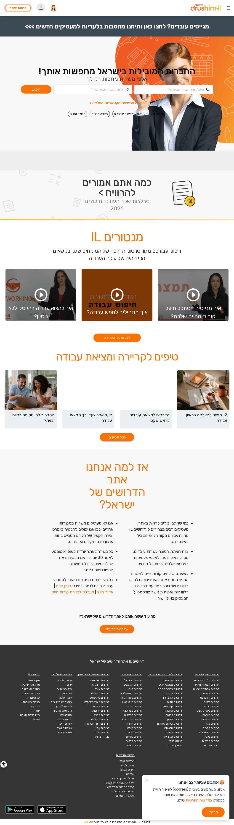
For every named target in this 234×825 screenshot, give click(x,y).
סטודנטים (66, 715)
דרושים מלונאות (172, 680)
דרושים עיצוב (174, 693)
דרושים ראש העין (132, 702)
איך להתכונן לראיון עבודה (120, 782)
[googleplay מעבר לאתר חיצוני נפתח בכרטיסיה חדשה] (20, 809)
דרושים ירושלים (100, 693)
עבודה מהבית (99, 114)
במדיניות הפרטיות (199, 800)
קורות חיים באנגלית (123, 791)
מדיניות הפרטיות (30, 684)
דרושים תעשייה (173, 736)
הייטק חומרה (211, 745)
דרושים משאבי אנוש (170, 684)
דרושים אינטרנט (209, 697)
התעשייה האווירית (61, 702)
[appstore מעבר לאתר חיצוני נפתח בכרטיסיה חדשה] (52, 809)
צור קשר (35, 706)
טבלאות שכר (64, 728)
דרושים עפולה (134, 745)
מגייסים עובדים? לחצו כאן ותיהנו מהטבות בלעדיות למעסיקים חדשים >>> (117, 26)
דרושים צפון (102, 728)
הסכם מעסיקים (31, 689)
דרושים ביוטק (211, 736)
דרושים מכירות (210, 741)
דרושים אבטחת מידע (207, 684)
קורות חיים (65, 723)
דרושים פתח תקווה (131, 697)
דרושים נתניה (134, 706)
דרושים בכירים (210, 706)
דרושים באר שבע (99, 680)
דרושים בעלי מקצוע (208, 710)
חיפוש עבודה (127, 769)
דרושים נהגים (64, 719)
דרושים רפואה (173, 715)
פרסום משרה (18, 8)
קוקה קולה (65, 697)
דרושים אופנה (211, 693)
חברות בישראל (31, 702)
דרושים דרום (102, 732)
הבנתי (213, 812)
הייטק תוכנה (175, 745)
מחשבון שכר (64, 732)
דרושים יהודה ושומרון (97, 723)
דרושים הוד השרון (132, 719)
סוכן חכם (63, 585)
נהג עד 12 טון (64, 706)
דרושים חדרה (134, 723)
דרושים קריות (134, 732)
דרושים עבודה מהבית (170, 689)
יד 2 (69, 684)
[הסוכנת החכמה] (53, 8)
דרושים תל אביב (133, 684)
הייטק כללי (175, 741)
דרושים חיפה (134, 728)
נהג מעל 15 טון (63, 710)
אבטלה (130, 774)
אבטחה (67, 693)
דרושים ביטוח (211, 702)
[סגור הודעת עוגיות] (147, 781)
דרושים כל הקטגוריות (206, 680)
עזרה (37, 710)
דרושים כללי (212, 723)
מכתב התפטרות (125, 795)
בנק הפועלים (64, 689)
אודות (36, 719)
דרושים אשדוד (101, 706)
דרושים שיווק (174, 719)
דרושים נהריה (134, 736)
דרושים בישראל (133, 680)
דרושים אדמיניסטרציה (206, 689)
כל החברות (33, 697)
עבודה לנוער (127, 765)
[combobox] (173, 89)
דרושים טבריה (134, 741)
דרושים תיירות (174, 732)
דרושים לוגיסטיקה (208, 732)
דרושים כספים (211, 728)
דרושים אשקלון (100, 684)
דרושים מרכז (101, 715)
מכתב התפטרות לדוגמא (120, 787)
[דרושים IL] (205, 8)
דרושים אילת (101, 689)
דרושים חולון (135, 689)
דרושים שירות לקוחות (169, 723)
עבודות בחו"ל (102, 736)
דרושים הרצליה (133, 715)
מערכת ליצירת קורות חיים (73, 592)
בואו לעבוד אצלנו (30, 715)
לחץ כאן (88, 822)
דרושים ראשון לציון (131, 693)
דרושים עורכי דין (172, 697)
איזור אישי (105, 592)
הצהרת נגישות (31, 693)
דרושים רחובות (100, 710)
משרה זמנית (77, 114)
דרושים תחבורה (173, 710)
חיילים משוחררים (124, 114)
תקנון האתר (33, 680)
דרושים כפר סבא (132, 710)
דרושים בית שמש (99, 697)
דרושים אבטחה (173, 728)
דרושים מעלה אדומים (96, 702)
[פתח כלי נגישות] (3, 764)
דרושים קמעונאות (172, 706)
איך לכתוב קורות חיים (122, 778)
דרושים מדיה (174, 702)
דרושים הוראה (210, 715)
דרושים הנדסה (210, 719)
